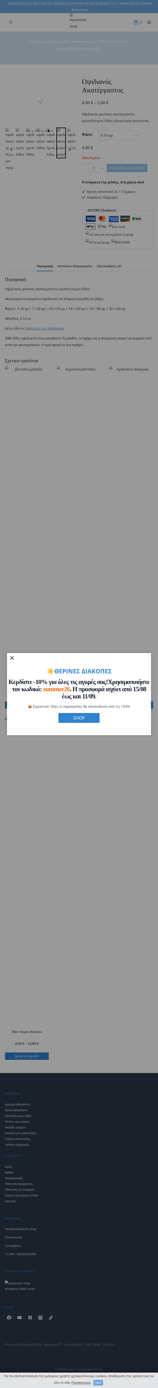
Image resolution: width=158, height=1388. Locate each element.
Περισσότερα (81, 1383)
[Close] (12, 658)
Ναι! (98, 1383)
